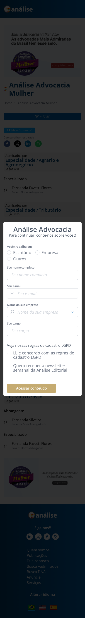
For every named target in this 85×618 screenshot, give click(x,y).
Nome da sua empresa (22, 304)
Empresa (49, 252)
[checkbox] (42, 355)
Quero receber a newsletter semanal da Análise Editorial (40, 368)
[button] (73, 312)
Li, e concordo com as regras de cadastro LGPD (43, 355)
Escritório (22, 252)
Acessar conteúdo (31, 388)
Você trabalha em (19, 246)
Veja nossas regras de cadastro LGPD (39, 345)
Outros (19, 259)
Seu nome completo (20, 267)
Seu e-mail (14, 286)
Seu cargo (14, 323)
